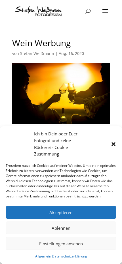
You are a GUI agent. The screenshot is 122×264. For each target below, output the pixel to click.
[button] (113, 144)
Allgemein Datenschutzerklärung (61, 256)
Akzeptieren (61, 212)
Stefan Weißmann (37, 53)
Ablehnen (61, 228)
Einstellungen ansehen (61, 243)
